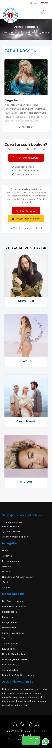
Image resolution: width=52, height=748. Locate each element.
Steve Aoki (26, 301)
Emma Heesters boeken (14, 606)
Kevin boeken (9, 648)
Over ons (6, 566)
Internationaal (28, 32)
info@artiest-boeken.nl (17, 536)
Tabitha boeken (10, 643)
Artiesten (15, 32)
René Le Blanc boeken (13, 654)
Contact (6, 587)
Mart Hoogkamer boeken (14, 659)
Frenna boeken (9, 617)
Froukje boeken (9, 622)
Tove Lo (26, 361)
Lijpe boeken (8, 664)
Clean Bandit (26, 421)
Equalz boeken (9, 611)
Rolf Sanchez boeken (12, 601)
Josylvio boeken (10, 670)
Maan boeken (9, 627)
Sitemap (12, 739)
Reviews (6, 571)
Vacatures (7, 582)
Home (4, 32)
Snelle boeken (9, 638)
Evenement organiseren (14, 561)
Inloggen (33, 3)
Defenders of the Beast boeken (18, 675)
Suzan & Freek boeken (13, 633)
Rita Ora (26, 482)
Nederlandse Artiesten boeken (17, 577)
